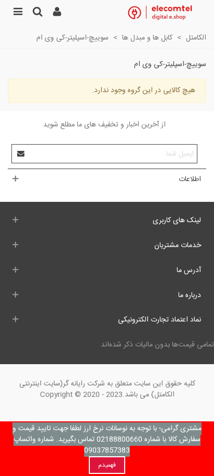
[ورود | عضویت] (57, 13)
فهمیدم (107, 465)
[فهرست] (18, 13)
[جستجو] (37, 13)
